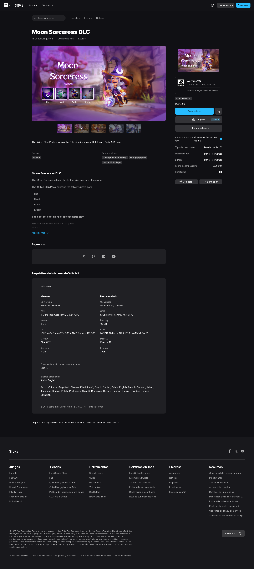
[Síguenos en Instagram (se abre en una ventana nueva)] (94, 256)
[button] (99, 233)
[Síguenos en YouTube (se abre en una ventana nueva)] (114, 256)
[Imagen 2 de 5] (81, 128)
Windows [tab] (46, 286)
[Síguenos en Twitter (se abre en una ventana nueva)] (84, 256)
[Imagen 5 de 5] (133, 128)
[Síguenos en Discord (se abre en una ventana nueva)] (104, 256)
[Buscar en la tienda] (35, 18)
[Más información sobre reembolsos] (220, 147)
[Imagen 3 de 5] (98, 128)
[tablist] (99, 286)
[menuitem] (74, 18)
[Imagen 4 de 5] (116, 128)
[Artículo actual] (64, 128)
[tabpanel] (99, 323)
